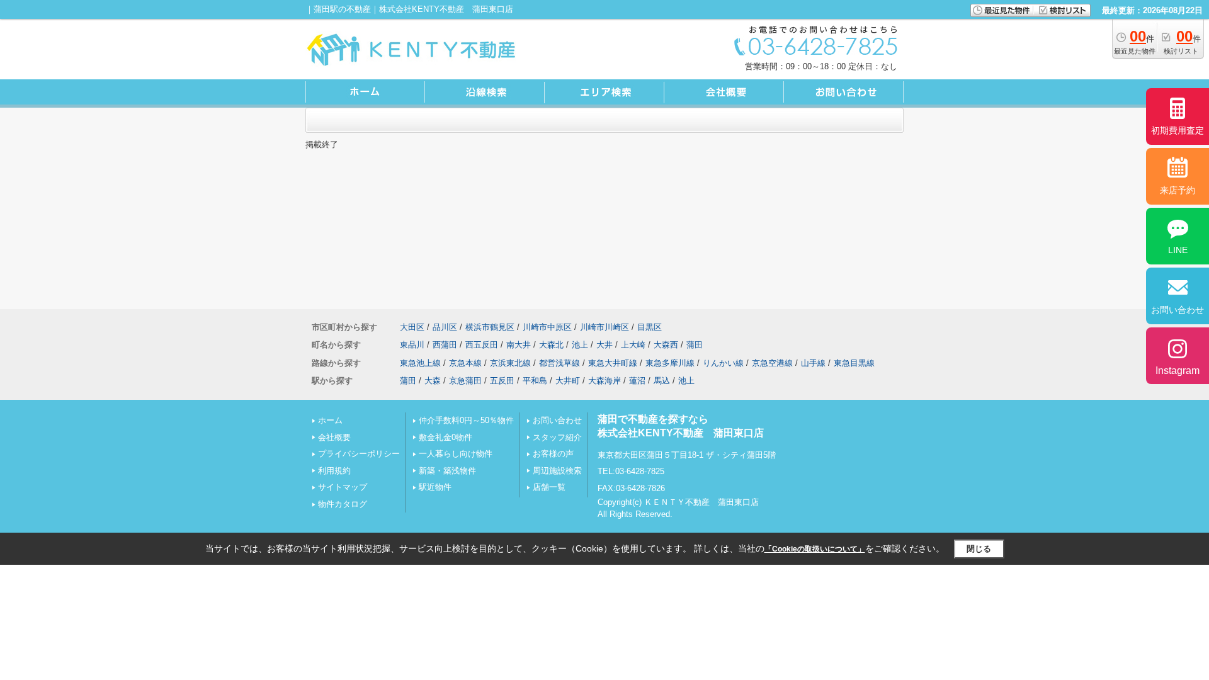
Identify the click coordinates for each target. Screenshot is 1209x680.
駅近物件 (435, 487)
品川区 (445, 327)
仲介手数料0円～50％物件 (466, 420)
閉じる (979, 548)
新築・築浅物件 (447, 470)
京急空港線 (772, 363)
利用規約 (334, 470)
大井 (604, 344)
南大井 (518, 344)
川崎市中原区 (547, 327)
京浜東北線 (510, 363)
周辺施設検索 (557, 470)
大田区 (412, 327)
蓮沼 (637, 380)
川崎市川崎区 (604, 327)
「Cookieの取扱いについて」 (814, 549)
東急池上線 (420, 363)
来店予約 (1177, 190)
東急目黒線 (854, 363)
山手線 (813, 363)
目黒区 (649, 327)
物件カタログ (342, 504)
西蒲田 (445, 344)
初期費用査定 (1177, 130)
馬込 (662, 380)
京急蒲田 (465, 380)
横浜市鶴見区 (489, 327)
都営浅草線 (559, 363)
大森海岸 (604, 380)
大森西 (666, 344)
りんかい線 (723, 363)
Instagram (1177, 370)
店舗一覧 (549, 487)
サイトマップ (342, 487)
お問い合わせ (557, 420)
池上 (580, 344)
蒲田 (694, 344)
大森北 (551, 344)
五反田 (502, 380)
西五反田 (481, 344)
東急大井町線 (612, 363)
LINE (1178, 250)
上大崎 (633, 344)
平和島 (535, 380)
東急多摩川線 (670, 363)
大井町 (567, 380)
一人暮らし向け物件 (455, 453)
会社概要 (334, 437)
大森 (432, 380)
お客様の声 (553, 453)
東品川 (412, 344)
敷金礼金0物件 (445, 437)
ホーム (330, 420)
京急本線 (465, 363)
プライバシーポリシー (359, 453)
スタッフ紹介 (557, 437)
